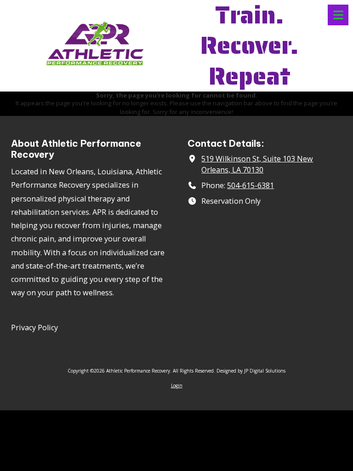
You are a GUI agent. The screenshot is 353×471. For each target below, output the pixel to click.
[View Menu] (338, 15)
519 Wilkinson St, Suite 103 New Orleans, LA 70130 (257, 164)
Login (176, 385)
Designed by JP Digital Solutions (250, 371)
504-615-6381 (250, 185)
